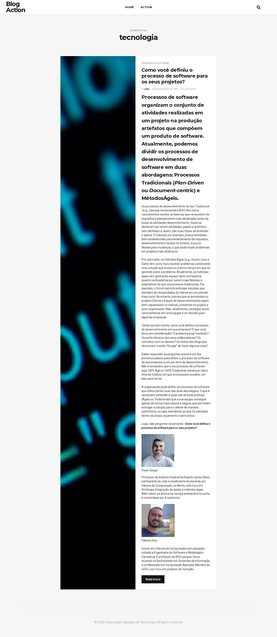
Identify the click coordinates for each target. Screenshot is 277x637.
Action (146, 7)
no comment (188, 89)
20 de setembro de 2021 (165, 89)
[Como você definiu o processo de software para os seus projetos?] (97, 322)
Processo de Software (155, 63)
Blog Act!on (15, 7)
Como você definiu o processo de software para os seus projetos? (175, 76)
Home (129, 7)
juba (147, 89)
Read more (153, 579)
